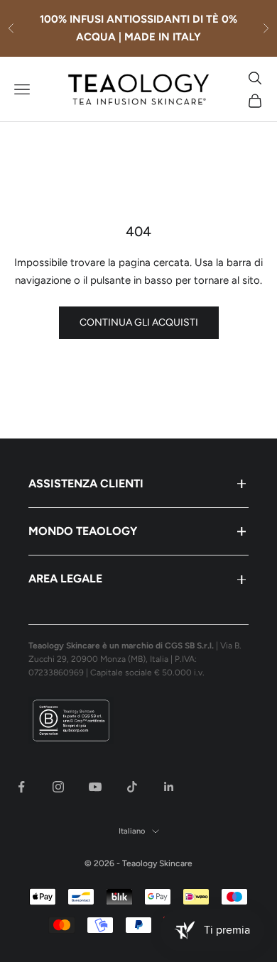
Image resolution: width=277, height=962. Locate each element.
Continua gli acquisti (139, 322)
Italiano (132, 831)
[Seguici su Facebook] (21, 787)
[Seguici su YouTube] (95, 787)
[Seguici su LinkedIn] (169, 787)
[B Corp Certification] (138, 720)
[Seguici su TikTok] (132, 787)
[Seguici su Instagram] (58, 787)
